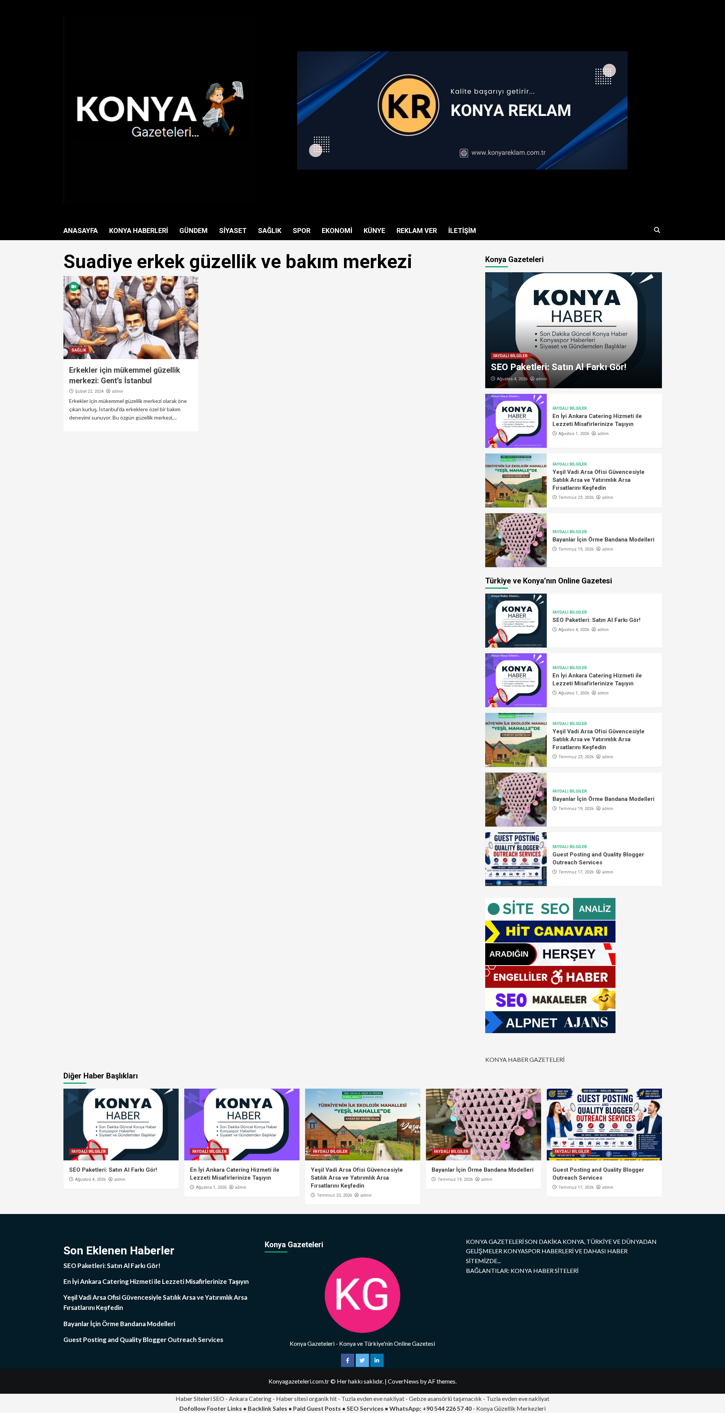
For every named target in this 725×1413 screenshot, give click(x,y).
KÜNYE (374, 230)
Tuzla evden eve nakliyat (372, 1398)
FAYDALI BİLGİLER (510, 355)
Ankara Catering (250, 1398)
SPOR (301, 230)
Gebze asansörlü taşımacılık (445, 1398)
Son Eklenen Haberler (118, 1250)
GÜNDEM (193, 230)
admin (117, 391)
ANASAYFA (80, 230)
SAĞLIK (269, 230)
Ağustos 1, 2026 (573, 433)
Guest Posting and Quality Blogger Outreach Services (143, 1340)
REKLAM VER (416, 230)
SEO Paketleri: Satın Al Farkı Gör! (558, 367)
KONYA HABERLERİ (138, 230)
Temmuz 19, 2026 (576, 549)
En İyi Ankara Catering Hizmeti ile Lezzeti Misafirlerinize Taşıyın (156, 1281)
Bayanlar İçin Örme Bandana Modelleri (603, 539)
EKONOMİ (337, 230)
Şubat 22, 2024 (89, 391)
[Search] (657, 230)
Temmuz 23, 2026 (576, 497)
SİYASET (233, 230)
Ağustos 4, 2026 (512, 378)
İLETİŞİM (462, 230)
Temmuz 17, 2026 (576, 872)
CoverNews (403, 1381)
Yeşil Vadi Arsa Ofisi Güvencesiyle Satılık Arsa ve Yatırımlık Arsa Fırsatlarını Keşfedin (598, 480)
